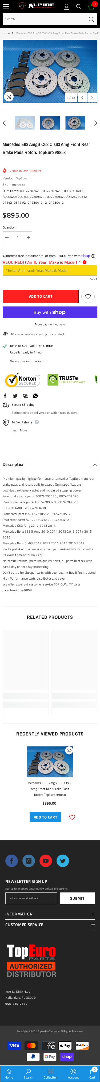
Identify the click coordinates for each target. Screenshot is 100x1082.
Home (6, 33)
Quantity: (9, 227)
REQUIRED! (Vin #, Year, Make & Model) (42, 262)
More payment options (50, 324)
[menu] (6, 6)
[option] (50, 71)
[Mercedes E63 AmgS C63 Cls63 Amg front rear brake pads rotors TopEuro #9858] (50, 761)
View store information (26, 361)
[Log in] (67, 7)
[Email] (25, 395)
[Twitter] (15, 395)
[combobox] (44, 19)
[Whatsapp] (35, 395)
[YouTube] (45, 861)
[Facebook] (5, 395)
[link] (26, 696)
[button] (82, 97)
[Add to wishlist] (88, 296)
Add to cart (41, 296)
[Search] (79, 6)
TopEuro (21, 178)
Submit (77, 898)
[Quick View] (69, 750)
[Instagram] (28, 861)
